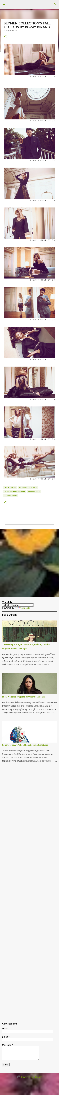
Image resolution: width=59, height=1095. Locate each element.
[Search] (55, 4)
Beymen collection (28, 487)
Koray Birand (11, 496)
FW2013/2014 (34, 491)
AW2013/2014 (10, 487)
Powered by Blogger (31, 1077)
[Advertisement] (29, 563)
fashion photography (15, 491)
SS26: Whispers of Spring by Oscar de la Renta (23, 697)
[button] (5, 37)
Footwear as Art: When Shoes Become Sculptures (25, 745)
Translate (25, 608)
